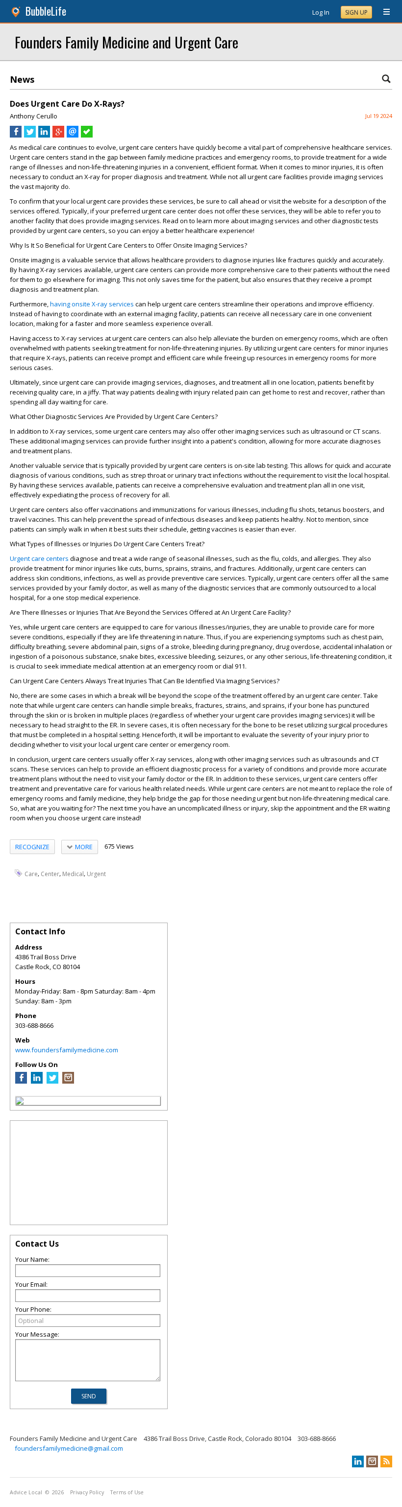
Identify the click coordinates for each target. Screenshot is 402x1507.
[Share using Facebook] (16, 135)
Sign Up (356, 12)
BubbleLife (45, 11)
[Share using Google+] (58, 135)
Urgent (96, 873)
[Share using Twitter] (30, 135)
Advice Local (26, 1492)
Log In (320, 12)
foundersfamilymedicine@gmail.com (69, 1448)
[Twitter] (52, 1081)
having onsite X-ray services (92, 304)
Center (50, 873)
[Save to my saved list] (87, 135)
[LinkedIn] (37, 1081)
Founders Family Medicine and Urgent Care (126, 41)
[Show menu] (383, 12)
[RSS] (386, 1461)
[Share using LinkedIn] (44, 135)
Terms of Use (127, 1492)
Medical (73, 873)
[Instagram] (68, 1081)
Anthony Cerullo (33, 116)
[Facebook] (21, 1081)
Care (31, 873)
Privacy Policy (87, 1492)
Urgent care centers (39, 558)
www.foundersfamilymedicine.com (66, 1049)
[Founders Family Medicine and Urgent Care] (20, 1102)
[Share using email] (72, 135)
